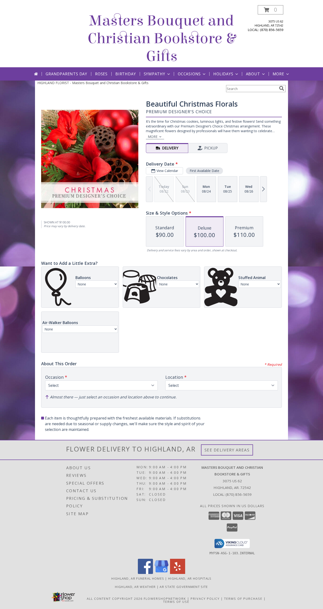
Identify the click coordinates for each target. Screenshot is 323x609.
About (253, 74)
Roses (101, 74)
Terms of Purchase (243, 598)
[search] (281, 88)
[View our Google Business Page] (161, 572)
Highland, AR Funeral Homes (137, 578)
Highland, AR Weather (135, 587)
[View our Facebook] (145, 572)
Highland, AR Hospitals (190, 578)
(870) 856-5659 (271, 29)
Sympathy (154, 74)
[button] (270, 9)
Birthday (125, 74)
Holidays (223, 74)
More (278, 74)
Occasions (189, 74)
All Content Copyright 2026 (115, 598)
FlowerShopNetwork (165, 598)
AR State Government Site (184, 587)
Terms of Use (176, 602)
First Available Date (204, 170)
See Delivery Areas (227, 450)
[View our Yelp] (177, 572)
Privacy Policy (205, 598)
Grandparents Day (66, 74)
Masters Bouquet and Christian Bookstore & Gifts (162, 38)
